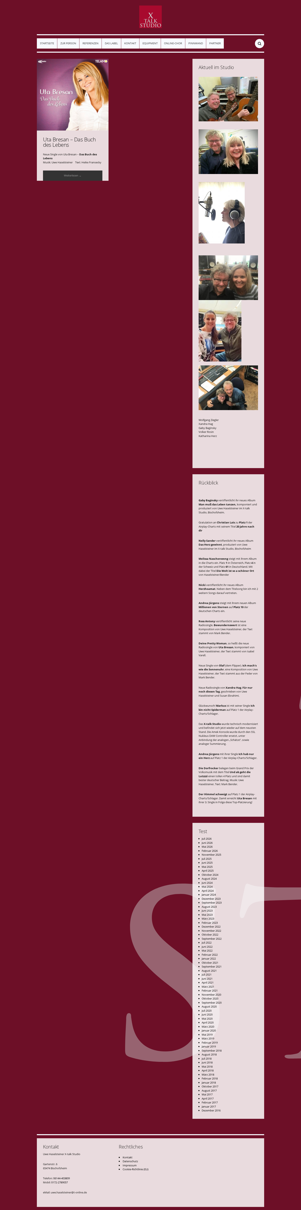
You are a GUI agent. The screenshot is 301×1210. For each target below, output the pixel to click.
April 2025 (208, 870)
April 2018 (208, 1070)
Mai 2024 (207, 886)
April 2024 (208, 891)
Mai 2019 (207, 1034)
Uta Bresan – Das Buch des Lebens (69, 142)
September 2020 (212, 1002)
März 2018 (208, 1074)
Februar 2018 (210, 1078)
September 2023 (212, 902)
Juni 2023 (207, 910)
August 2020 (209, 1006)
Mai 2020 (207, 1018)
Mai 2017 (207, 1094)
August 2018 (209, 1054)
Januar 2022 (209, 958)
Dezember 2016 (211, 1110)
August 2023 (209, 907)
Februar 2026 (210, 851)
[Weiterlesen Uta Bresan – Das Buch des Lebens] (73, 95)
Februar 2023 (210, 923)
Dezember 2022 (211, 926)
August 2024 (209, 878)
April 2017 (208, 1098)
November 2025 (211, 854)
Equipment (150, 43)
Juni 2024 (207, 883)
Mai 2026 (207, 846)
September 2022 (212, 938)
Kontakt (130, 43)
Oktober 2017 (210, 1086)
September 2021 (212, 966)
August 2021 (209, 970)
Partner (215, 43)
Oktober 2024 (210, 875)
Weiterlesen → (72, 175)
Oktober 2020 (210, 998)
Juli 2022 (207, 942)
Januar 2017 (209, 1106)
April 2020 (208, 1022)
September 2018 (212, 1050)
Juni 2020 (207, 1014)
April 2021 (208, 982)
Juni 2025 (207, 862)
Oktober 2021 (210, 962)
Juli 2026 (207, 838)
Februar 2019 (210, 1042)
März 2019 (208, 1038)
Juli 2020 (207, 1010)
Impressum (130, 1165)
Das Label (111, 43)
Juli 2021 (207, 974)
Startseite (47, 43)
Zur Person (68, 43)
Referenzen (90, 43)
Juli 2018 (207, 1058)
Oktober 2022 (210, 934)
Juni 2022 (207, 946)
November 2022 (211, 931)
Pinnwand (195, 43)
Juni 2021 (207, 978)
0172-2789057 (59, 1182)
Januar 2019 (209, 1046)
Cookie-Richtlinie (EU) (135, 1169)
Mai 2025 (207, 867)
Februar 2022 (210, 954)
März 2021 (208, 986)
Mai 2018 (207, 1066)
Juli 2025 (207, 859)
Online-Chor (173, 43)
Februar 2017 (210, 1102)
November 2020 (211, 994)
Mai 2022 (207, 950)
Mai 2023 (207, 915)
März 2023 (208, 918)
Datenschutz (130, 1161)
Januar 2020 (209, 1030)
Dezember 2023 (211, 899)
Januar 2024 (209, 894)
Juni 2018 (207, 1062)
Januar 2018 (209, 1082)
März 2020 (208, 1026)
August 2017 (209, 1090)
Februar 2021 (210, 990)
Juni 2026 (207, 843)
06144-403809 (61, 1178)
